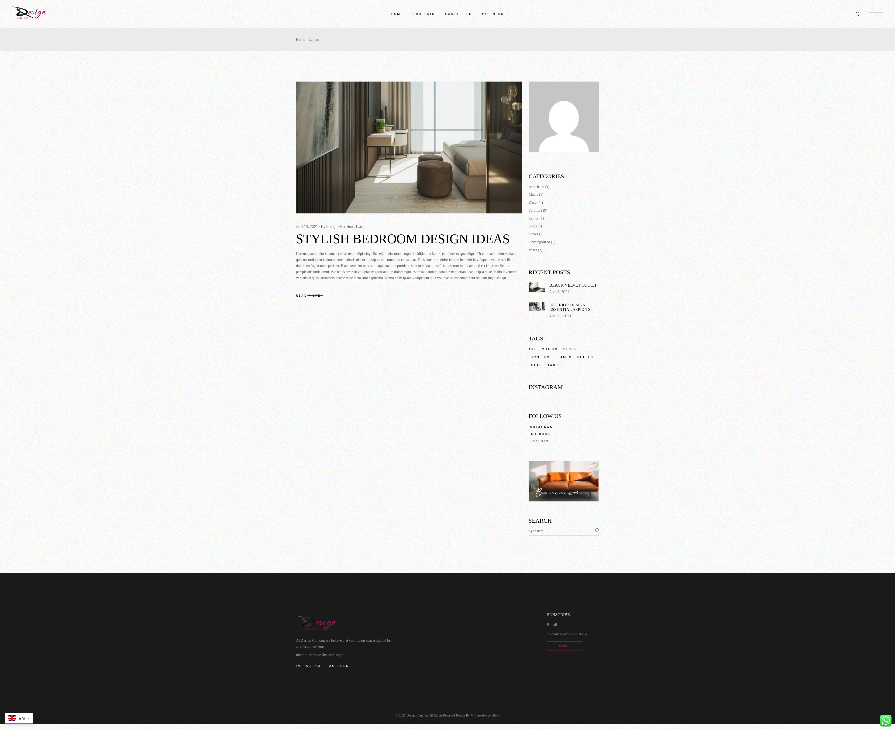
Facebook (540, 434)
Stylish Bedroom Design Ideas (403, 239)
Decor (533, 202)
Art (533, 349)
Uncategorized (539, 242)
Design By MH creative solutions (477, 715)
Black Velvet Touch (572, 285)
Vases (533, 250)
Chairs (533, 194)
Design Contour (416, 715)
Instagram (541, 427)
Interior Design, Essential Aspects (569, 307)
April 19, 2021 (307, 226)
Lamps (361, 226)
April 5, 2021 (559, 292)
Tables (533, 234)
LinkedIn (539, 441)
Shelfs (585, 357)
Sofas (533, 226)
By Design (329, 226)
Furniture (347, 226)
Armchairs (536, 187)
